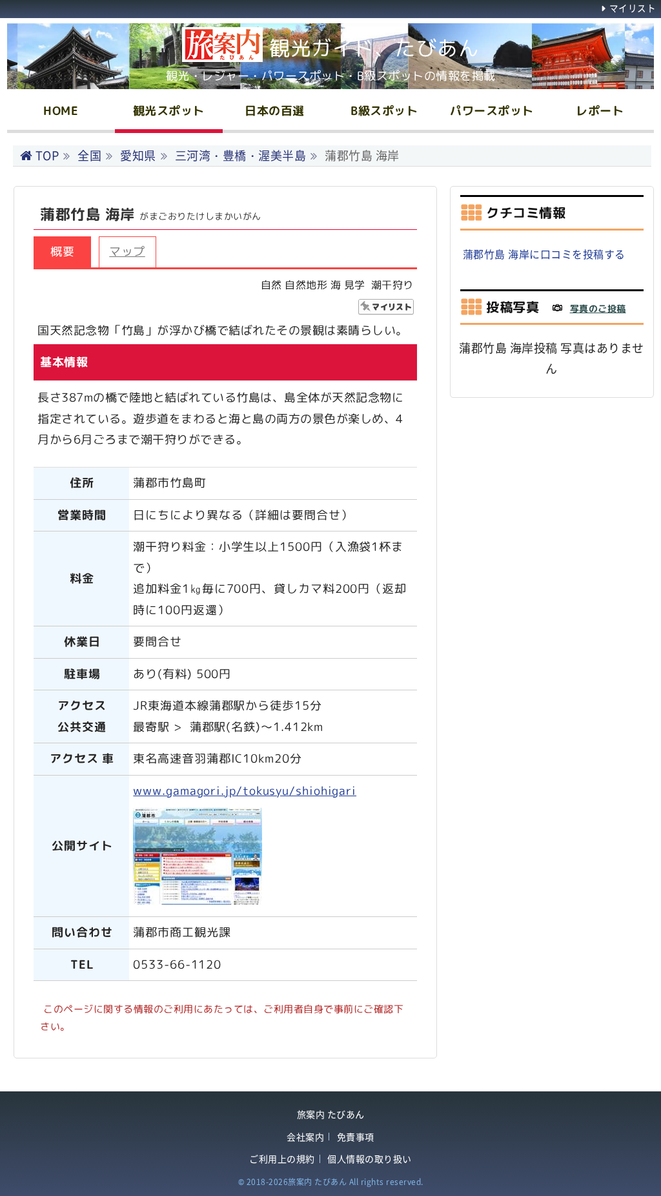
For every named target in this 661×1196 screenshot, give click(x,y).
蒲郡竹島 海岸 (362, 155)
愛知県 (138, 155)
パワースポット (492, 111)
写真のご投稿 (598, 308)
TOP (47, 155)
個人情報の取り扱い (369, 1159)
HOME (60, 111)
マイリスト (632, 7)
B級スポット (384, 111)
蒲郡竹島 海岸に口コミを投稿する (544, 254)
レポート (600, 111)
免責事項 (355, 1137)
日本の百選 (275, 111)
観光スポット (169, 111)
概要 (62, 251)
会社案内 (305, 1137)
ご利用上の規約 (282, 1159)
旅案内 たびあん (331, 1114)
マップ (127, 251)
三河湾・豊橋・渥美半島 (241, 155)
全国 (89, 155)
